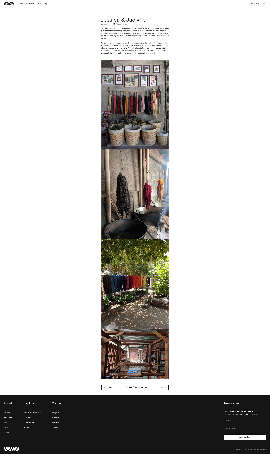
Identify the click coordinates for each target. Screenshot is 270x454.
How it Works (29, 4)
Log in (264, 4)
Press (6, 422)
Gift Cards (27, 417)
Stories (39, 4)
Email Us (55, 427)
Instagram (55, 413)
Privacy (6, 432)
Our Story (7, 413)
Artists (20, 4)
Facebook (55, 417)
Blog (45, 4)
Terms (6, 427)
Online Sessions (29, 422)
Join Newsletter (245, 437)
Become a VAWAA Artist (32, 413)
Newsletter (255, 4)
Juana (118, 24)
